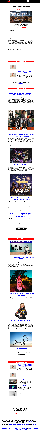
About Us (30, 428)
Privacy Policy (25, 429)
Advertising (24, 428)
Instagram (18, 424)
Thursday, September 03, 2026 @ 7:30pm (25, 381)
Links (14, 429)
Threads (23, 424)
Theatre (19, 428)
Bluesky (27, 424)
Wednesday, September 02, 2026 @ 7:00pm (24, 75)
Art (3, 428)
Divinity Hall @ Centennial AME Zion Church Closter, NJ (24, 69)
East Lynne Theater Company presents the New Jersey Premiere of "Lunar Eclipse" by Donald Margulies (21, 214)
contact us (30, 421)
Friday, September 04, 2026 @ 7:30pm (24, 393)
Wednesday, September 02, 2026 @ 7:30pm (24, 368)
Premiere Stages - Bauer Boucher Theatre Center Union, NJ (25, 389)
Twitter (14, 424)
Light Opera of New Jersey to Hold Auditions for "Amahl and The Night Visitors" (21, 198)
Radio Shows (18, 429)
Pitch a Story (35, 428)
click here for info (21, 58)
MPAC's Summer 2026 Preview (21, 165)
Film (13, 428)
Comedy (6, 428)
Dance (10, 428)
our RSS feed (35, 424)
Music (16, 428)
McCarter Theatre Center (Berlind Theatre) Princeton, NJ (25, 383)
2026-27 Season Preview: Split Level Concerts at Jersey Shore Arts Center (21, 135)
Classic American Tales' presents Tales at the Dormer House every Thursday (21, 93)
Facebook (10, 424)
